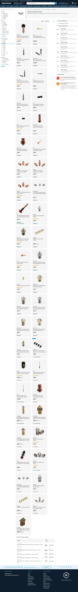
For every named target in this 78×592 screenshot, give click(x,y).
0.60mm (4, 46)
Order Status (46, 576)
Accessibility (46, 588)
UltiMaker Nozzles (6, 32)
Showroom (30, 576)
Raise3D (4, 29)
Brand (2, 20)
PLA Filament (44, 6)
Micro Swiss (5, 28)
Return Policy (46, 583)
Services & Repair (32, 584)
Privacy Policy (46, 584)
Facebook (60, 567)
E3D (3, 27)
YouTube (71, 567)
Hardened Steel (5, 16)
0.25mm (4, 42)
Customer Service (23, 0)
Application (3, 57)
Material (2, 11)
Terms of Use (46, 586)
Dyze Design (5, 25)
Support (30, 581)
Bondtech (4, 21)
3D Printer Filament (23, 6)
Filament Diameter (5, 34)
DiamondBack (5, 24)
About (44, 573)
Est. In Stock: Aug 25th (20, 401)
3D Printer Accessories (36, 9)
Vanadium (4, 17)
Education (30, 580)
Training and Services (37, 6)
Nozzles (42, 9)
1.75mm (4, 35)
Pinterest (69, 567)
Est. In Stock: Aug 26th (20, 423)
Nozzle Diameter (47, 9)
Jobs (44, 581)
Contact (45, 575)
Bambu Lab (30, 6)
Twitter (62, 567)
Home (28, 9)
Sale (8, 6)
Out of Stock (19, 380)
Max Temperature (4, 53)
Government (31, 583)
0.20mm (4, 40)
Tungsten (4, 18)
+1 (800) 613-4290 (29, 0)
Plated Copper (5, 13)
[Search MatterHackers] (56, 3)
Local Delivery (46, 578)
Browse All (3, 66)
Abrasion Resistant (6, 59)
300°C (4, 54)
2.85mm (4, 36)
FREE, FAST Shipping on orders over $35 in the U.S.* (10, 0)
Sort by (42, 21)
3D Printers (17, 6)
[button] (19, 3)
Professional (31, 578)
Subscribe (46, 567)
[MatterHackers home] (6, 3)
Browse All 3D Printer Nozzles (7, 9)
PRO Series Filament (63, 6)
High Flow (4, 62)
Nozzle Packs (5, 39)
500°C (4, 55)
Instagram (64, 567)
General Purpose (5, 58)
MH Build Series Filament (73, 6)
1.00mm (4, 48)
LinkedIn (66, 567)
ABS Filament (50, 6)
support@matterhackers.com (12, 575)
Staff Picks (12, 6)
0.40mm (4, 43)
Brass (4, 12)
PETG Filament (56, 6)
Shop (29, 573)
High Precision (5, 61)
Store (31, 9)
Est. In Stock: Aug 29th (36, 470)
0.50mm (4, 44)
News (29, 575)
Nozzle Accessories (5, 64)
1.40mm (4, 51)
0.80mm (4, 47)
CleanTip (4, 23)
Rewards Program (47, 580)
